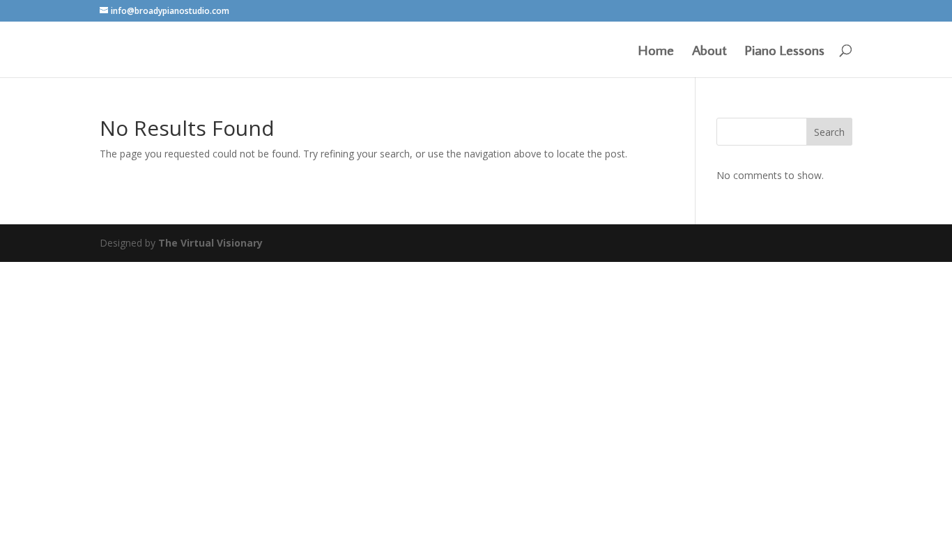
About (709, 52)
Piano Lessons (784, 52)
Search (829, 132)
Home (656, 52)
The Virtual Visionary (210, 242)
